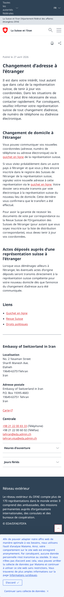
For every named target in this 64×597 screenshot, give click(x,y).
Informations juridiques (23, 575)
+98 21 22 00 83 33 (15, 426)
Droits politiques (17, 324)
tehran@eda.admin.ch (17, 434)
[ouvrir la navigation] (59, 30)
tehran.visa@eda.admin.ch (20, 438)
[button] (58, 528)
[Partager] (59, 43)
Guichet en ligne (16, 313)
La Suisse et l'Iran (21, 30)
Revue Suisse (14, 319)
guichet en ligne (13, 157)
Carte (6, 410)
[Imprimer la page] (52, 43)
